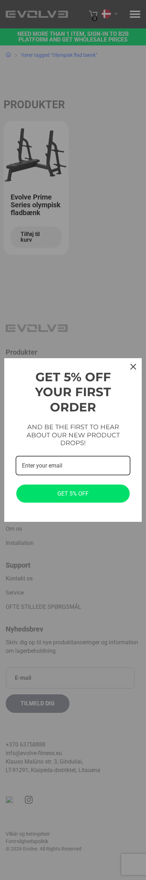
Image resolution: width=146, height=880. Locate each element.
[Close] (133, 366)
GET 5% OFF (73, 493)
